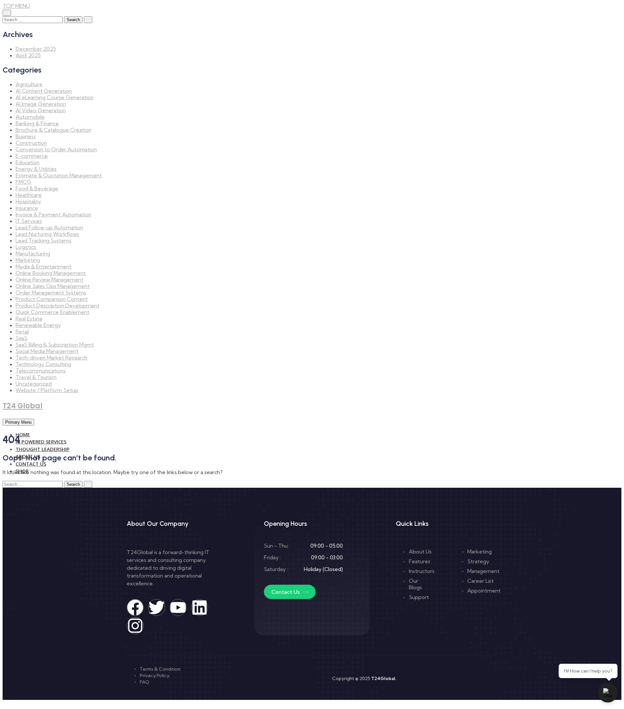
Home (23, 434)
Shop (22, 471)
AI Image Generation (41, 104)
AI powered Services (41, 441)
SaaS (21, 338)
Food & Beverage (37, 188)
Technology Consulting (43, 364)
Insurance (27, 208)
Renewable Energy (38, 325)
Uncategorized (34, 383)
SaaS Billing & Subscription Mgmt (55, 344)
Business (26, 136)
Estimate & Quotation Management (59, 175)
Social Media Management (47, 351)
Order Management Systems (51, 292)
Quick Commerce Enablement (52, 312)
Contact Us (31, 463)
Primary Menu (18, 422)
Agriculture (29, 84)
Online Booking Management (51, 273)
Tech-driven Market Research (51, 357)
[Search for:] (33, 19)
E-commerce (32, 156)
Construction (31, 143)
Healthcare (29, 195)
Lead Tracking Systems (44, 240)
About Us (28, 456)
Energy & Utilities (36, 169)
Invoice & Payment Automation (53, 214)
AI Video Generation (41, 110)
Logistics (26, 247)
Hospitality (28, 201)
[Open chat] (608, 692)
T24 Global (23, 406)
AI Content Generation (44, 91)
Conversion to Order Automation (56, 149)
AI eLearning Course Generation (55, 97)
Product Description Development (57, 305)
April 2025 (28, 55)
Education (27, 162)
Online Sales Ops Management (53, 286)
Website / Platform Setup (47, 390)
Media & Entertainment (44, 266)
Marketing (28, 260)
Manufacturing (33, 253)
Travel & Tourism (36, 377)
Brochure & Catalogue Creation (53, 130)
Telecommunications (41, 370)
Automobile (30, 117)
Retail (22, 331)
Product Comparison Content (52, 299)
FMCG (23, 182)
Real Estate (29, 318)
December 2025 (36, 49)
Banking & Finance (37, 123)
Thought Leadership (43, 449)
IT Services (29, 221)
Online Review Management (50, 279)
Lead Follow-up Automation (49, 227)
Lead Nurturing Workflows (47, 234)
